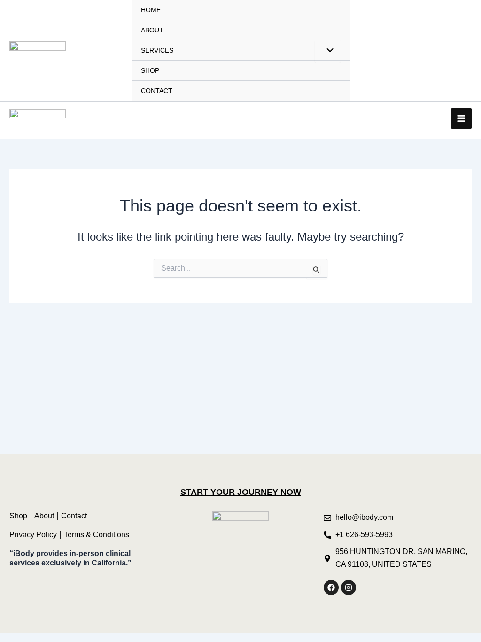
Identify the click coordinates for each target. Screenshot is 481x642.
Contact (156, 90)
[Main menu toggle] (461, 118)
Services (157, 50)
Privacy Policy (33, 535)
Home (151, 10)
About (152, 30)
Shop (150, 70)
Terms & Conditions (96, 535)
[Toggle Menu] (327, 51)
